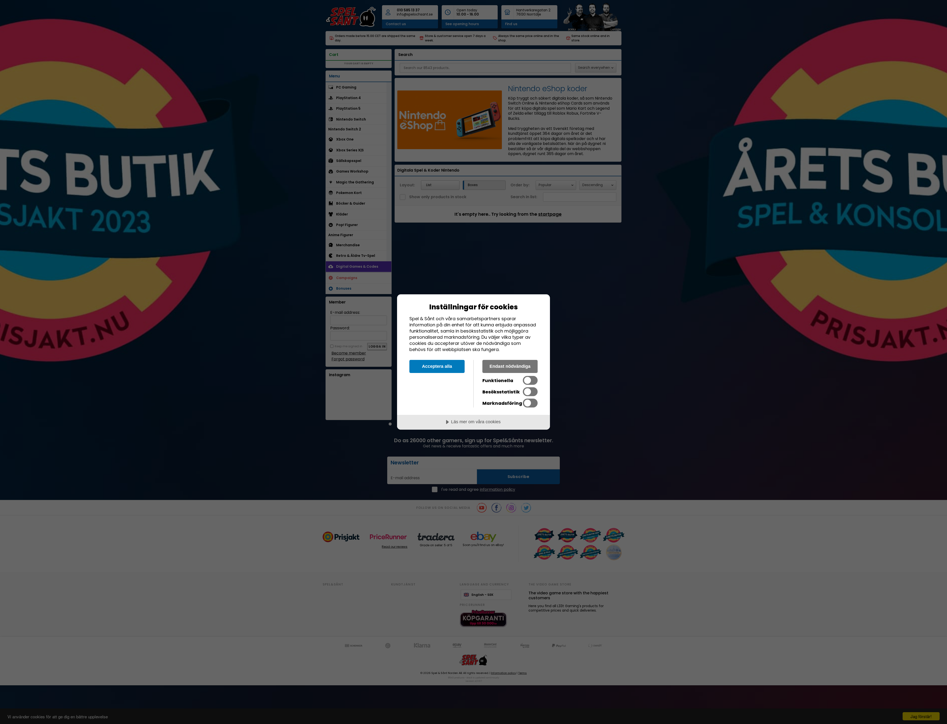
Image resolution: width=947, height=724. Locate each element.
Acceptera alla (437, 366)
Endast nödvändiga (510, 366)
